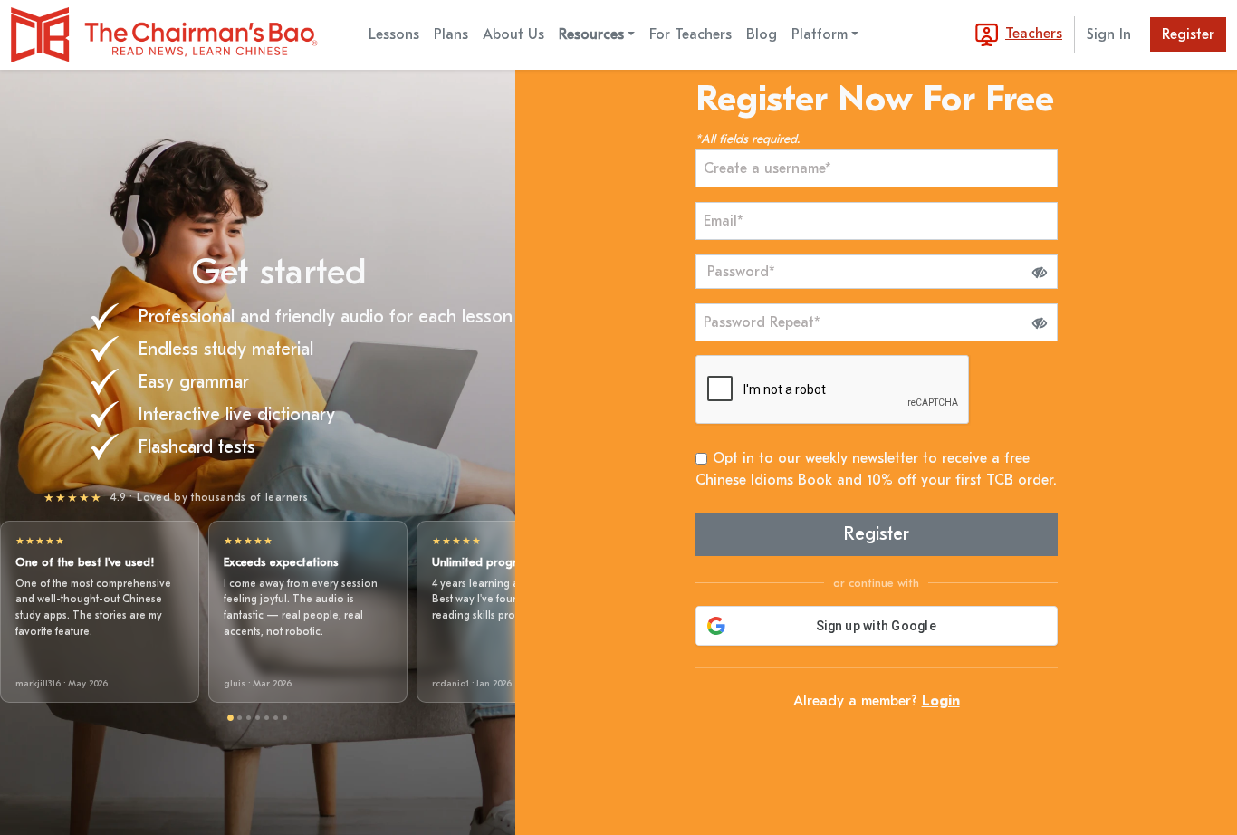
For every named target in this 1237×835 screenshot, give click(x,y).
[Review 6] (275, 717)
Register (1188, 34)
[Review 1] (230, 718)
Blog (761, 34)
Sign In (1109, 34)
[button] (1040, 271)
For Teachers (690, 34)
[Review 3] (248, 717)
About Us (513, 34)
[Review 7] (285, 717)
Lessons (394, 34)
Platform (819, 34)
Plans (451, 34)
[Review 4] (257, 717)
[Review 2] (239, 717)
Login (941, 701)
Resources (591, 34)
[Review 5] (266, 717)
